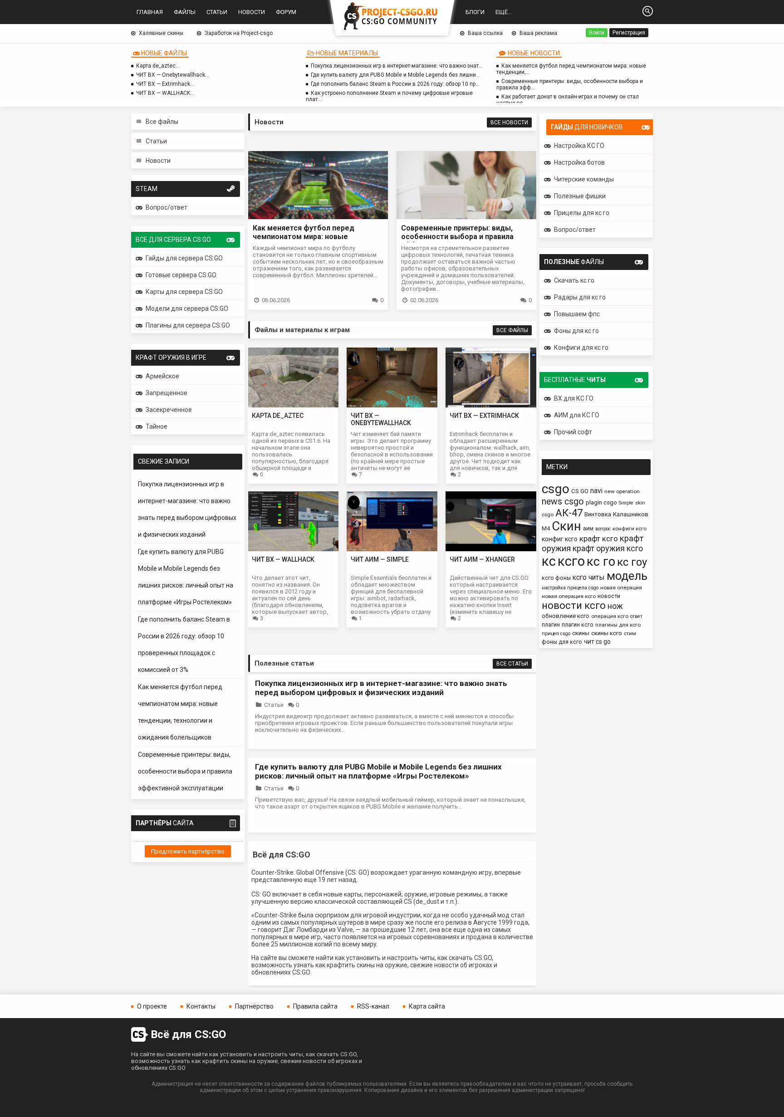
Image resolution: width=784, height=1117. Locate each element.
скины (580, 633)
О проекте (152, 1006)
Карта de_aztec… (158, 66)
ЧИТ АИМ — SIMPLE (380, 559)
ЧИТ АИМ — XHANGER (482, 559)
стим (630, 633)
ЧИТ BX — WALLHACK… (165, 93)
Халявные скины (161, 33)
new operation (622, 491)
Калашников (630, 514)
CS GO (579, 491)
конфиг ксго (560, 539)
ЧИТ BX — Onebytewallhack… (172, 75)
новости (609, 596)
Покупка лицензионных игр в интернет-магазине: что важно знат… (397, 66)
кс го (601, 561)
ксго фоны (556, 577)
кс (549, 561)
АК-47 (569, 513)
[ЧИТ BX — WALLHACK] (293, 548)
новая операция (621, 587)
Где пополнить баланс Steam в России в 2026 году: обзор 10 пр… (395, 84)
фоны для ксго (562, 641)
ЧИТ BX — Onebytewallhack (381, 419)
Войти (596, 32)
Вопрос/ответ (166, 207)
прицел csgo (556, 634)
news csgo (563, 501)
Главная (150, 12)
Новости (251, 12)
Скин (566, 526)
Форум (286, 12)
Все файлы (162, 121)
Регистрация (628, 32)
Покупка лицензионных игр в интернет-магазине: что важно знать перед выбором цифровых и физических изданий (381, 688)
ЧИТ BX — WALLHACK (283, 559)
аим (588, 528)
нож (615, 606)
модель (627, 576)
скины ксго (606, 633)
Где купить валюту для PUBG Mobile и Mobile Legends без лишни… (395, 75)
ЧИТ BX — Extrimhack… (165, 84)
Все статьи (512, 664)
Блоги (475, 12)
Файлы (185, 12)
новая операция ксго (569, 596)
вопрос (603, 529)
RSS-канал (373, 1006)
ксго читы (589, 577)
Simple (626, 503)
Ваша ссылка (485, 33)
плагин (551, 624)
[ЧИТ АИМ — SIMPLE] (392, 548)
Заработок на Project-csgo (239, 33)
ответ (636, 616)
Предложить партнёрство (188, 851)
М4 (546, 528)
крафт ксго (598, 538)
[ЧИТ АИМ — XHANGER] (491, 548)
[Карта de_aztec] (293, 405)
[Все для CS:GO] (392, 16)
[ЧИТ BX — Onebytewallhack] (392, 405)
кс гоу (632, 562)
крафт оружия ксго (608, 548)
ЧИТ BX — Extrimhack (484, 415)
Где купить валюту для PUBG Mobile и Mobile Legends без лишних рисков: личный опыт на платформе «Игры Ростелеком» (378, 771)
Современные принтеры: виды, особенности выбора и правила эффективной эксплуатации (185, 771)
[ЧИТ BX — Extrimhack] (491, 405)
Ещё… (503, 12)
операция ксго (609, 616)
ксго (571, 561)
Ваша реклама (538, 33)
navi (596, 490)
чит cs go (597, 641)
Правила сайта (315, 1006)
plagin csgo (601, 502)
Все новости (509, 122)
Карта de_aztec (278, 415)
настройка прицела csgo (570, 588)
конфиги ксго (629, 528)
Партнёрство (254, 1006)
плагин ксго (577, 624)
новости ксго (574, 605)
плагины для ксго (618, 625)
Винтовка (597, 514)
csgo (555, 488)
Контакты (201, 1006)
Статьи (216, 12)
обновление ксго (565, 615)
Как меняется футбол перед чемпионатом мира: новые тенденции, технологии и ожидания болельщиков (316, 241)
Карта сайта (427, 1006)
